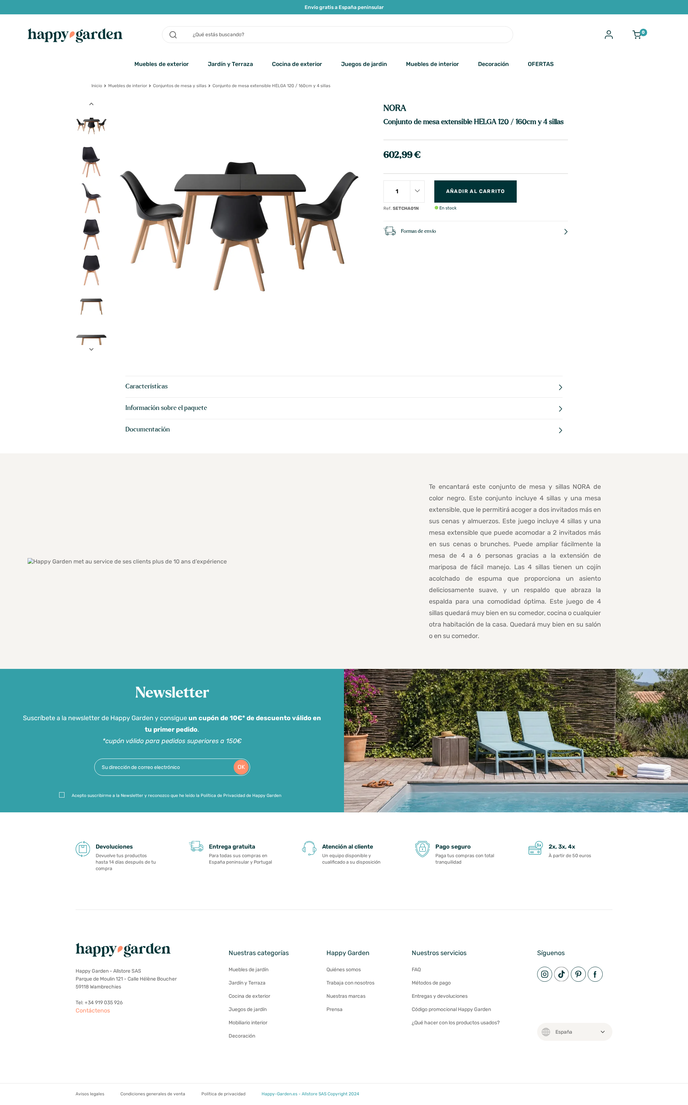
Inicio (96, 85)
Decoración (493, 64)
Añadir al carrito (475, 191)
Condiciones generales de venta (152, 1093)
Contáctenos (93, 1010)
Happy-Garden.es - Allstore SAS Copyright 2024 (310, 1093)
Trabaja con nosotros (350, 983)
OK (241, 767)
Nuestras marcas (346, 996)
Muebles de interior (432, 64)
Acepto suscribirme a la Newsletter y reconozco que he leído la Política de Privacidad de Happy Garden (176, 795)
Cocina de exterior (297, 64)
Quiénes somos (343, 970)
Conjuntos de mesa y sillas (179, 85)
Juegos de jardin (364, 64)
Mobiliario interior (248, 1023)
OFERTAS (541, 64)
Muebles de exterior (161, 64)
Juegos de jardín (248, 1009)
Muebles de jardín (248, 970)
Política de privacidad (223, 1093)
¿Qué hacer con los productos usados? (456, 1023)
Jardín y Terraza (230, 64)
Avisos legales (90, 1093)
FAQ (416, 970)
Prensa (334, 1009)
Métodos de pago (431, 983)
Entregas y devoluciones (440, 996)
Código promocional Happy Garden (451, 1009)
